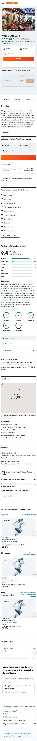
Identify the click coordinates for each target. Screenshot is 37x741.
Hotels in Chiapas (22, 735)
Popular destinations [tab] (26, 679)
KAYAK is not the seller (10, 717)
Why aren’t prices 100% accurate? (14, 724)
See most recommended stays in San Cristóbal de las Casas (28, 594)
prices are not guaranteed (9, 711)
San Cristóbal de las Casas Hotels (12, 736)
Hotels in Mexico (11, 735)
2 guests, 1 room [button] (9, 54)
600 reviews (25, 39)
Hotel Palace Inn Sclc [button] (8, 539)
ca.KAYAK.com (7, 733)
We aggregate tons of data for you (14, 720)
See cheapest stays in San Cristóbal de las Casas (28, 553)
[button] (3, 3)
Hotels (15, 733)
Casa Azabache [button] (6, 579)
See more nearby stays (29, 514)
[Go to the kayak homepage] (12, 3)
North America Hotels (25, 733)
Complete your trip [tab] (10, 679)
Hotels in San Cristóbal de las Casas (15, 692)
